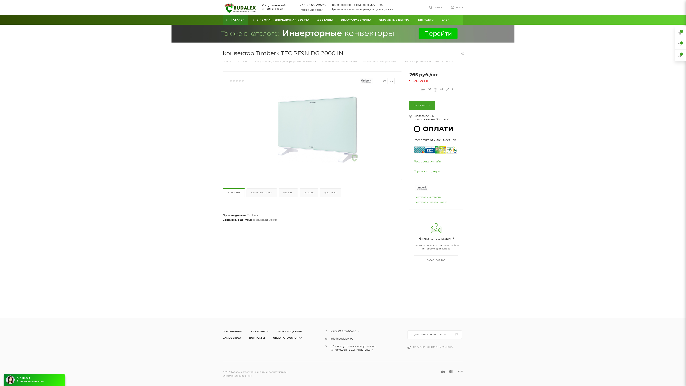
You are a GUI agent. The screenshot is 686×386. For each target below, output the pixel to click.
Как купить (260, 331)
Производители (289, 331)
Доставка (330, 192)
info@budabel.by (311, 9)
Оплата (309, 192)
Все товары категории (427, 197)
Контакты (257, 337)
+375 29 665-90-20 (313, 5)
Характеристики (261, 192)
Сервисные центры (427, 171)
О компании (232, 331)
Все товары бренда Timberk (431, 202)
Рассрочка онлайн (427, 161)
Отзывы (288, 192)
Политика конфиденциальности (433, 347)
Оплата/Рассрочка (287, 337)
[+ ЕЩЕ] (458, 20)
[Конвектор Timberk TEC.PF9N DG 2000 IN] (318, 129)
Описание (233, 192)
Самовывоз (232, 337)
